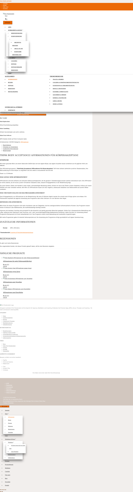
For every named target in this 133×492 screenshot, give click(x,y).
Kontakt (5, 5)
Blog (4, 344)
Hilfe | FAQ (5, 7)
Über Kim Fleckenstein (9, 346)
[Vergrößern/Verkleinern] (0, 489)
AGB (7, 383)
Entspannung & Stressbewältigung (64, 85)
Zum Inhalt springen (5, 1)
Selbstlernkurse (7, 324)
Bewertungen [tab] (7, 150)
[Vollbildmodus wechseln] (2, 489)
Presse (5, 347)
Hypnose (13, 64)
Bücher (10, 82)
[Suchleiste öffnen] (6, 16)
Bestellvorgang (7, 331)
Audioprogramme (8, 317)
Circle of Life (18, 48)
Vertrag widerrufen (10, 392)
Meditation (14, 70)
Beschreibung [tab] (7, 145)
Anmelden (5, 3)
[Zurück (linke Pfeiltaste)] (0, 491)
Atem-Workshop (14, 451)
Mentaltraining (13, 91)
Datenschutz (9, 385)
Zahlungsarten (7, 338)
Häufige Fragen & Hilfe (9, 332)
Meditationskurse (16, 33)
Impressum (8, 388)
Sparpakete (11, 110)
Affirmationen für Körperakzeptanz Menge (12, 112)
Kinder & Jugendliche (59, 97)
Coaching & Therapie (9, 321)
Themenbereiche (56, 76)
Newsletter (5, 8)
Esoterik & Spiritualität (60, 91)
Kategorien (9, 76)
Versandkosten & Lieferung (10, 334)
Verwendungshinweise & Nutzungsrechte (14, 336)
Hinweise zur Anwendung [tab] (10, 147)
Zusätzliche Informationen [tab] (10, 149)
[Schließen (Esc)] (5, 489)
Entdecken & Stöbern (13, 107)
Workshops (10, 442)
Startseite (7, 410)
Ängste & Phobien (58, 79)
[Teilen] (3, 489)
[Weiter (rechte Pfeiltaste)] (2, 491)
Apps (9, 27)
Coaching (11, 58)
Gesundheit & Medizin (59, 94)
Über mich (7, 475)
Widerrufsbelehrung (11, 390)
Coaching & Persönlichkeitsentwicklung (66, 82)
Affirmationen (12, 79)
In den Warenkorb (23, 114)
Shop (9, 73)
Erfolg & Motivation (59, 88)
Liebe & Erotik (57, 101)
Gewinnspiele (9, 387)
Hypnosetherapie (16, 67)
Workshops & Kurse (15, 30)
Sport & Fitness (57, 104)
